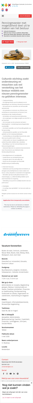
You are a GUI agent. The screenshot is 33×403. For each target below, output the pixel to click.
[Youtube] (10, 373)
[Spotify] (17, 373)
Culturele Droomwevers (9, 31)
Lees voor (10, 67)
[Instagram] (7, 373)
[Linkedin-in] (14, 373)
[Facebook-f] (3, 373)
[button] (2, 15)
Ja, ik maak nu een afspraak (11, 397)
